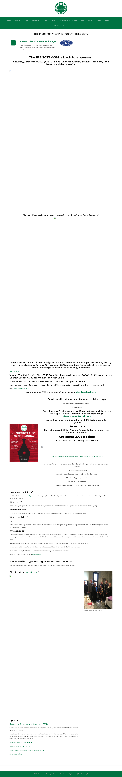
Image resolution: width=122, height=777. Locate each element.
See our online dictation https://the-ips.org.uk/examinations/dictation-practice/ (77, 456)
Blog (107, 20)
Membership (36, 20)
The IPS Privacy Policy (84, 774)
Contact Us (59, 26)
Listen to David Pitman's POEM (20, 746)
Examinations (86, 20)
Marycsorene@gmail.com (77, 416)
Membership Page (86, 392)
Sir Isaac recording (16, 754)
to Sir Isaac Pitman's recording (35, 750)
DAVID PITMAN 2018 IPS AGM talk (21, 742)
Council (18, 20)
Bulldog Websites (72, 774)
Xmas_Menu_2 (14, 371)
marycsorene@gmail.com (22, 388)
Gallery (99, 20)
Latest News (50, 20)
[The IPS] (61, 8)
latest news (32, 572)
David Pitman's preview (17, 750)
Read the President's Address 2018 (29, 724)
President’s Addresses (68, 20)
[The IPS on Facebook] (13, 42)
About (8, 20)
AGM (26, 20)
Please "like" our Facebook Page (38, 41)
